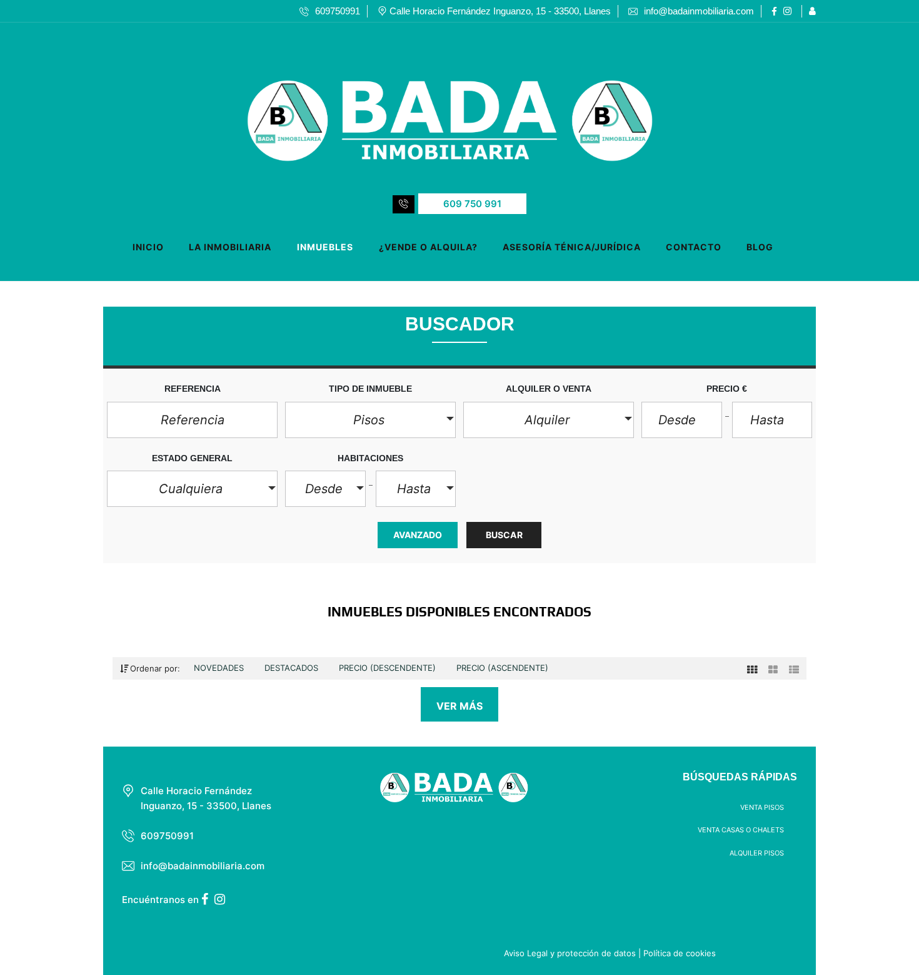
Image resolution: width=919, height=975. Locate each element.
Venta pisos (762, 807)
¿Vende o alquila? (428, 247)
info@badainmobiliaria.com (202, 866)
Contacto (693, 247)
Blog (759, 247)
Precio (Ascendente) (502, 668)
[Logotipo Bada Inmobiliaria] (447, 105)
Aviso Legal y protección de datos (570, 953)
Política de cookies (679, 953)
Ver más (459, 706)
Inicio (148, 247)
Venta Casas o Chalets (741, 829)
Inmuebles (325, 247)
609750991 (167, 836)
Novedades (220, 668)
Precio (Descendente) (388, 668)
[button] (370, 420)
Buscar (504, 534)
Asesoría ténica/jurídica (572, 247)
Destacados (292, 668)
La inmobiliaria (230, 247)
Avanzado (418, 534)
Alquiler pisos (757, 853)
